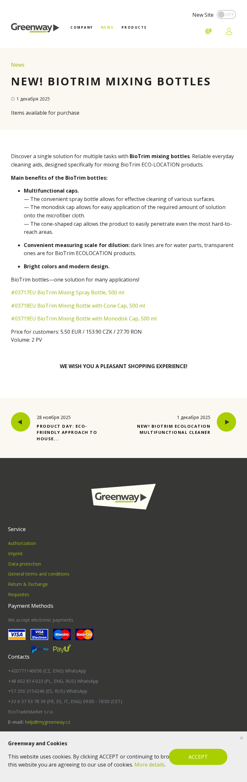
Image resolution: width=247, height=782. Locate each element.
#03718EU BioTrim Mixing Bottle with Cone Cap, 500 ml (78, 305)
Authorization (22, 543)
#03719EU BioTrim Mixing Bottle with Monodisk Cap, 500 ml (84, 318)
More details (149, 764)
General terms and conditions (38, 574)
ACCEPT (198, 756)
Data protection (24, 564)
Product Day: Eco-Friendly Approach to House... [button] (67, 427)
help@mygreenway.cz (47, 722)
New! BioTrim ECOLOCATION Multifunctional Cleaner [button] (173, 424)
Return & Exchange (28, 584)
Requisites (18, 594)
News (107, 27)
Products (134, 27)
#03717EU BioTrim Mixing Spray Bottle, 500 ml (67, 292)
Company (81, 27)
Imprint (15, 553)
